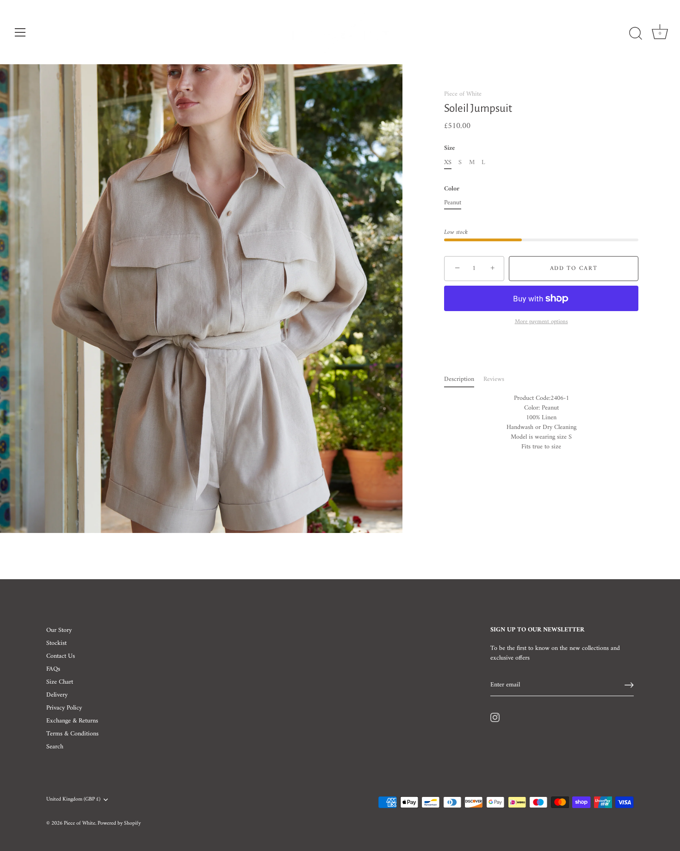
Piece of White (463, 94)
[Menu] (20, 32)
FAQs (53, 669)
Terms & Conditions (72, 734)
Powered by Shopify (119, 823)
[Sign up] (629, 685)
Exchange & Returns (72, 721)
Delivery (57, 695)
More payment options (541, 322)
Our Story (59, 630)
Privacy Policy (64, 708)
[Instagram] (495, 717)
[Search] (635, 34)
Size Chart (59, 682)
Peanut (452, 203)
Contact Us (60, 656)
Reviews (493, 379)
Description (459, 379)
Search (54, 747)
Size (449, 149)
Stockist (56, 643)
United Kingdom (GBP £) (73, 799)
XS (447, 163)
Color (451, 189)
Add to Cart (574, 268)
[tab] (463, 379)
